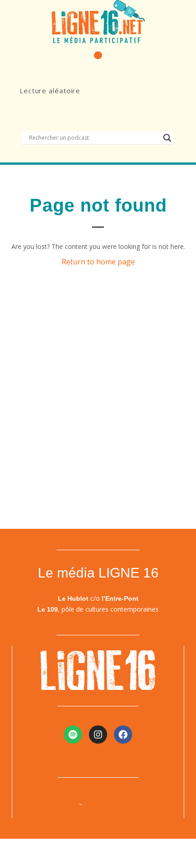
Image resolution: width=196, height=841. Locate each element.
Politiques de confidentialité (131, 803)
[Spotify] (73, 734)
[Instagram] (98, 734)
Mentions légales (47, 803)
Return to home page (98, 262)
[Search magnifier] (167, 138)
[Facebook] (123, 734)
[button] (98, 56)
